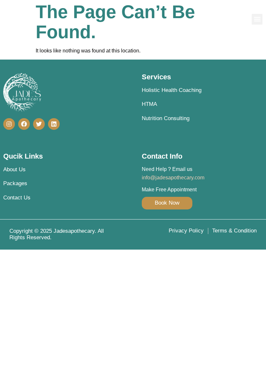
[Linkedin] (54, 124)
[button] (257, 19)
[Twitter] (39, 124)
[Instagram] (9, 124)
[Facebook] (24, 124)
